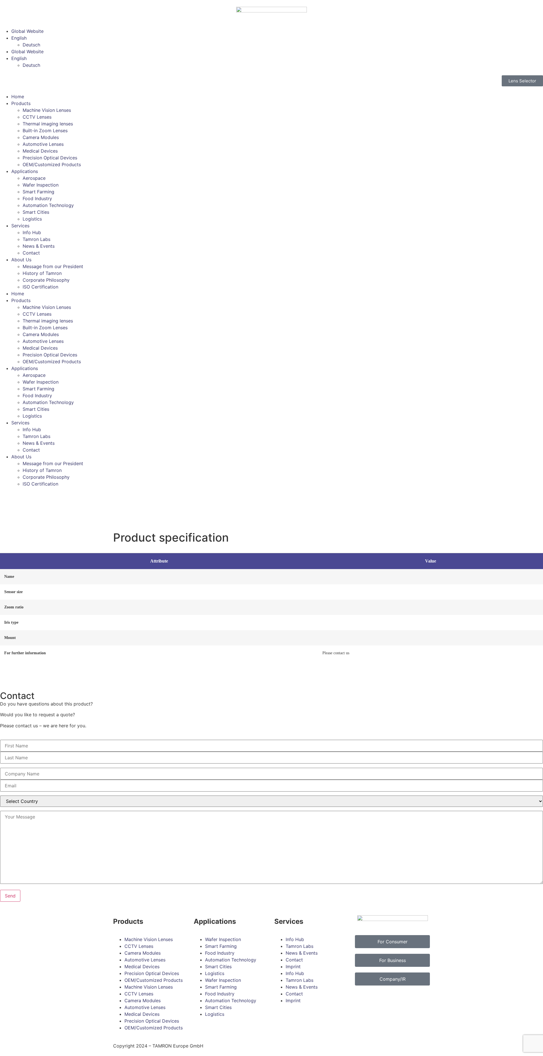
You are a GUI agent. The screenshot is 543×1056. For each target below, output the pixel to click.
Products (21, 103)
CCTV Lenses (37, 117)
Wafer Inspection (41, 185)
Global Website (27, 31)
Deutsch (31, 45)
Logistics (32, 219)
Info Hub (32, 232)
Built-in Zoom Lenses (45, 130)
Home (17, 96)
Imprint (293, 966)
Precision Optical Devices (50, 158)
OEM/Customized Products (52, 164)
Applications (24, 171)
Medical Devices (40, 151)
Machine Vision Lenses (47, 110)
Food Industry (37, 198)
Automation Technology (48, 205)
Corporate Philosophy (46, 280)
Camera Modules (41, 137)
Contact (31, 253)
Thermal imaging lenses (48, 124)
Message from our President (53, 266)
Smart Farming (38, 191)
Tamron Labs (36, 239)
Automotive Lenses (43, 144)
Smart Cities (36, 212)
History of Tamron (42, 273)
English (19, 38)
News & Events (39, 246)
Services (20, 225)
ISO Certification (40, 287)
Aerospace (34, 178)
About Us (21, 259)
